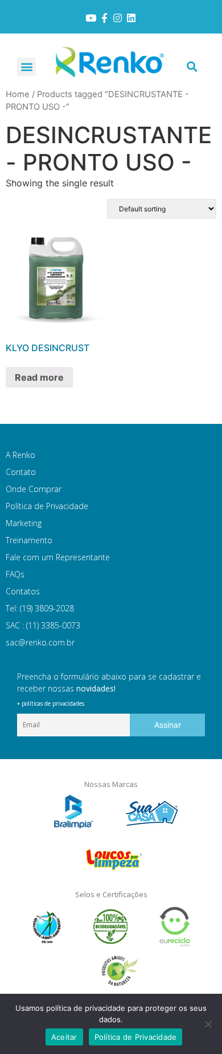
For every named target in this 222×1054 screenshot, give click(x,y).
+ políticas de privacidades (50, 703)
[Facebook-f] (104, 18)
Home (18, 94)
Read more (39, 377)
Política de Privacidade (47, 506)
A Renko (20, 454)
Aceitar (64, 1036)
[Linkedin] (131, 18)
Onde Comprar (33, 489)
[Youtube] (90, 18)
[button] (26, 66)
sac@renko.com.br (40, 642)
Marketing (24, 523)
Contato (21, 471)
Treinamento (29, 540)
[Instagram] (118, 18)
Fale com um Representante (58, 557)
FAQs (15, 574)
